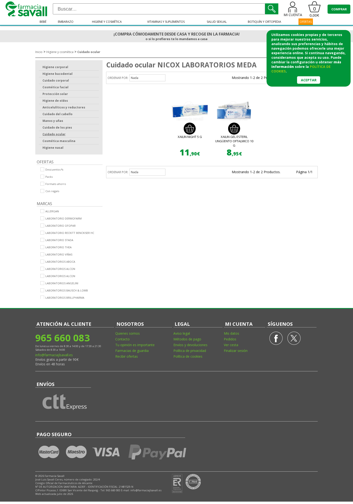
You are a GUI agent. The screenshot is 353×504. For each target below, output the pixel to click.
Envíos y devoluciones (190, 345)
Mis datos (231, 333)
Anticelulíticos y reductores (64, 107)
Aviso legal (181, 333)
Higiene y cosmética (107, 22)
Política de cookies (187, 356)
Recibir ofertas (126, 356)
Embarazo (65, 22)
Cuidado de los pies (57, 127)
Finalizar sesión (236, 350)
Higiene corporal (55, 67)
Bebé (43, 22)
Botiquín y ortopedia (264, 22)
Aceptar (308, 80)
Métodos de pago (187, 339)
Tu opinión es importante (135, 345)
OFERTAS (306, 22)
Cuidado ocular (88, 52)
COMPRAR (339, 9)
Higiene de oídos (55, 101)
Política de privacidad (189, 350)
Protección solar (55, 94)
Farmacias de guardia (132, 350)
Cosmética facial (55, 87)
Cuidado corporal (56, 80)
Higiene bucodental (58, 74)
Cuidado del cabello (58, 114)
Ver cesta (231, 345)
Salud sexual (217, 22)
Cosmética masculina (59, 141)
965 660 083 (62, 337)
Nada (134, 78)
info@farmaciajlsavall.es (54, 355)
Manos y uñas (53, 121)
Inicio (39, 52)
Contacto (122, 339)
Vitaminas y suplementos (166, 22)
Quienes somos (127, 333)
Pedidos (230, 339)
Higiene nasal (53, 148)
